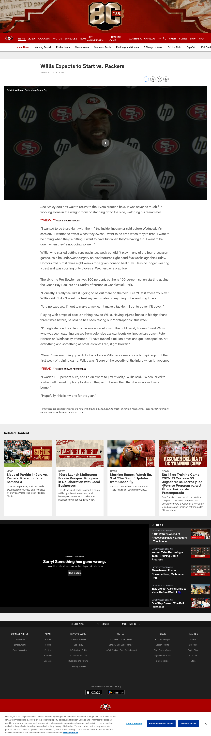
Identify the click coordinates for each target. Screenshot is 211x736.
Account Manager (162, 639)
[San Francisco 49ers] (105, 707)
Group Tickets (162, 661)
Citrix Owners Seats (162, 650)
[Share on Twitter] (152, 80)
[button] (105, 143)
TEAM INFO (193, 634)
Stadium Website (78, 639)
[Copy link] (166, 79)
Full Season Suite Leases (121, 639)
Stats (193, 661)
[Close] (205, 723)
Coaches (193, 655)
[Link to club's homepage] (9, 38)
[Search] (164, 38)
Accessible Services (78, 655)
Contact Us (20, 639)
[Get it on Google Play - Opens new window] (116, 694)
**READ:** (63, 368)
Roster (193, 639)
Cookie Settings (134, 723)
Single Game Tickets (162, 655)
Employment (20, 645)
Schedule (193, 645)
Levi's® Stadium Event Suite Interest (121, 650)
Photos (48, 650)
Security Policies (78, 666)
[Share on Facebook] (146, 80)
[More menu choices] (159, 38)
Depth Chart (193, 650)
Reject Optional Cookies (161, 723)
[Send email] (159, 80)
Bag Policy (78, 645)
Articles (48, 639)
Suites (120, 634)
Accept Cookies (189, 723)
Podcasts (48, 655)
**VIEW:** (60, 220)
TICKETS (162, 634)
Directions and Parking (78, 661)
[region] (105, 724)
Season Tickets (162, 645)
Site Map (48, 661)
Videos (48, 645)
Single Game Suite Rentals (121, 645)
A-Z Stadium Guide (78, 650)
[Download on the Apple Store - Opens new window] (93, 693)
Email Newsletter (20, 650)
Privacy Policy (70, 732)
